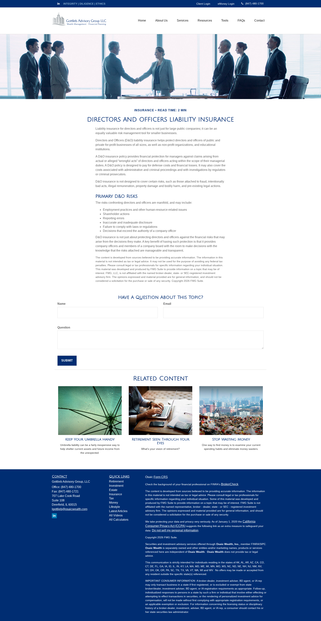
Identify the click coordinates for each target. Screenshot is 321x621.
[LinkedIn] (58, 3)
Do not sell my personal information (175, 530)
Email (167, 303)
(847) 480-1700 (254, 3)
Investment (116, 485)
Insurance (115, 494)
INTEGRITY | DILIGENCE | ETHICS (84, 3)
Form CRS (161, 477)
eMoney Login (226, 3)
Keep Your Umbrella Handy (90, 439)
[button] (161, 20)
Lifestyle (114, 506)
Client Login (203, 3)
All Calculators (118, 519)
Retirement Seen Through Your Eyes (160, 441)
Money (113, 502)
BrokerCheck (229, 484)
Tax (111, 498)
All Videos (116, 515)
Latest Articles (118, 511)
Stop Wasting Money (231, 439)
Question (63, 327)
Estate (113, 490)
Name (61, 303)
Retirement (116, 481)
